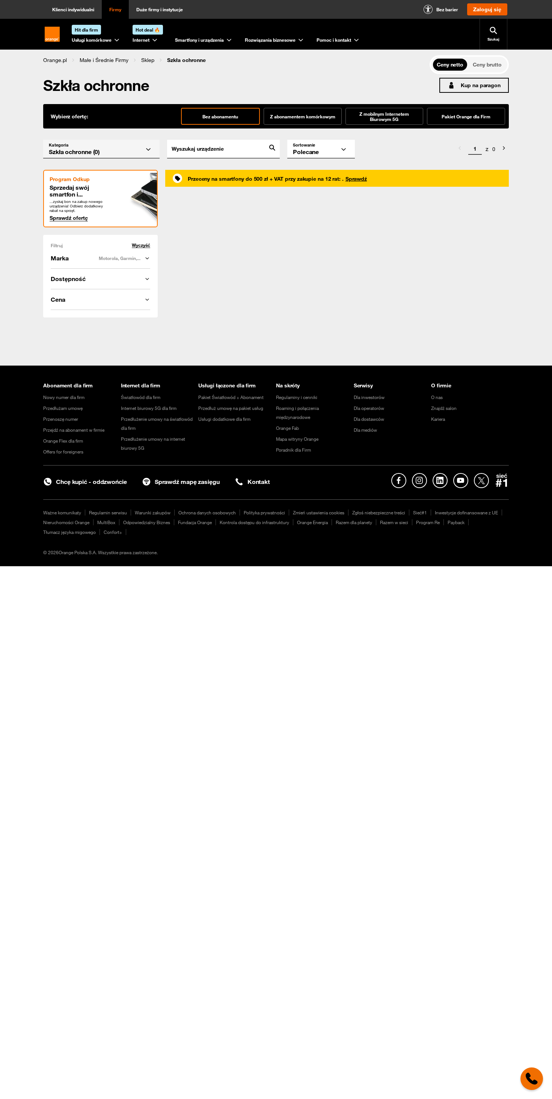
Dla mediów (365, 430)
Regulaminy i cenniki (296, 397)
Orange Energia (312, 522)
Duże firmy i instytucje (159, 9)
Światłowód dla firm (140, 397)
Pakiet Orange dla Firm (466, 116)
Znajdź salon (444, 408)
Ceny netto (450, 64)
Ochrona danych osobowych (207, 512)
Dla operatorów (369, 408)
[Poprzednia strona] (460, 149)
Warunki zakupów (152, 512)
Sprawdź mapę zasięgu (187, 481)
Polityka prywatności (264, 512)
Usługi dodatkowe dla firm (224, 419)
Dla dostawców (369, 419)
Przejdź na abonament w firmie (73, 430)
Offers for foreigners (63, 452)
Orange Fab (287, 428)
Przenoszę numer (60, 419)
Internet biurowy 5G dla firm (148, 408)
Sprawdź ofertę (69, 218)
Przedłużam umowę (63, 408)
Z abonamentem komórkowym (302, 116)
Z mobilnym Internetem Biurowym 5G (384, 116)
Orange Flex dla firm (63, 441)
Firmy (115, 9)
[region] (236, 60)
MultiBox (106, 522)
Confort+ (113, 532)
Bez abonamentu (220, 116)
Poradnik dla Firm (293, 450)
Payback (456, 522)
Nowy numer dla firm (63, 397)
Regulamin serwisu (108, 512)
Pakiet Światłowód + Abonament (231, 397)
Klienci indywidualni (73, 9)
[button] (55, 60)
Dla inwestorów (369, 397)
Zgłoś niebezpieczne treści (378, 512)
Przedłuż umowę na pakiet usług (230, 408)
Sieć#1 (420, 512)
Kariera (438, 419)
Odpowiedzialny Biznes (146, 522)
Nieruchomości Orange (66, 522)
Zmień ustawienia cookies (318, 512)
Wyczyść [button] (141, 245)
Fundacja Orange (195, 522)
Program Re (428, 522)
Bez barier (447, 9)
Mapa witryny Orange (297, 439)
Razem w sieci (394, 522)
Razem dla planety (354, 522)
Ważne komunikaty (62, 512)
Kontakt (258, 481)
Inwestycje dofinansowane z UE (466, 512)
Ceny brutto (487, 64)
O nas (437, 397)
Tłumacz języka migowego (69, 532)
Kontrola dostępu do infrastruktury (254, 522)
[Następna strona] (504, 149)
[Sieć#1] (502, 480)
